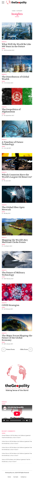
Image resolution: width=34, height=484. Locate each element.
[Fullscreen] (30, 420)
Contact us (23, 477)
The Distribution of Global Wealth (15, 78)
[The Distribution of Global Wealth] (17, 63)
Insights (4, 41)
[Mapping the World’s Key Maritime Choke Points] (17, 226)
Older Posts (24, 349)
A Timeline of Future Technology (12, 143)
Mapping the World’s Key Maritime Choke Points (15, 241)
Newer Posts (10, 349)
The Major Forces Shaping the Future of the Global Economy (17, 337)
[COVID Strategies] (17, 292)
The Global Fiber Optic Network (13, 208)
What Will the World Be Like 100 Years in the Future (16, 45)
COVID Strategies (10, 305)
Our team (15, 477)
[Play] (4, 420)
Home (13, 10)
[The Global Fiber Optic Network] (17, 194)
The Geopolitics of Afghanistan (11, 110)
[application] (17, 413)
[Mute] (27, 420)
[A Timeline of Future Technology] (17, 128)
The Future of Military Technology (13, 273)
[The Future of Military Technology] (17, 259)
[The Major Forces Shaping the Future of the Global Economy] (17, 322)
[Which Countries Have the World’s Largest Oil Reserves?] (17, 161)
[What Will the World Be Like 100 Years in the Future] (17, 31)
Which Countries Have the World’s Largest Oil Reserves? (17, 175)
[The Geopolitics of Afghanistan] (17, 96)
